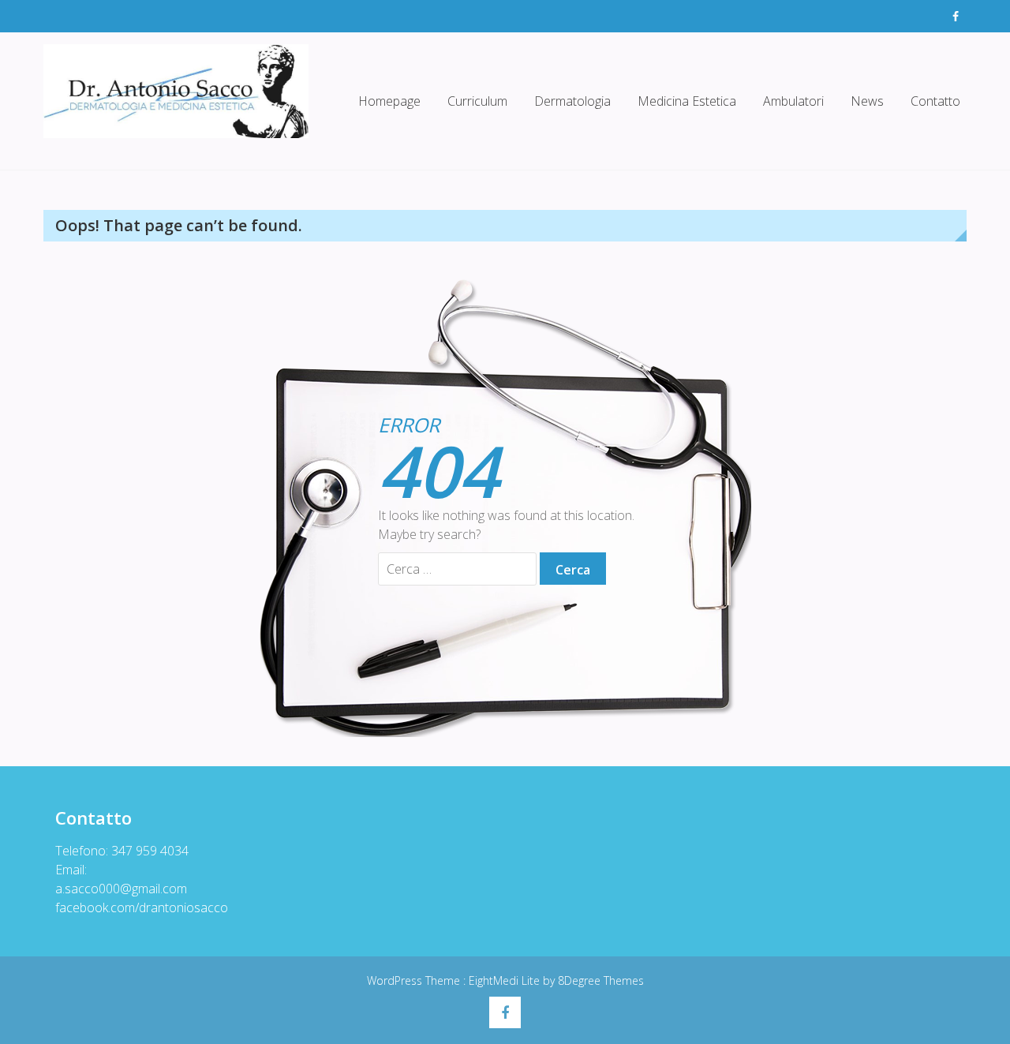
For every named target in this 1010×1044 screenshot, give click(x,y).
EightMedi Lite (506, 980)
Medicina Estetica (687, 101)
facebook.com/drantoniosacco (141, 907)
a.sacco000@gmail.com (121, 888)
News (867, 101)
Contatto (935, 101)
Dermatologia (572, 101)
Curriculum (477, 101)
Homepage (389, 101)
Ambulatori (793, 101)
